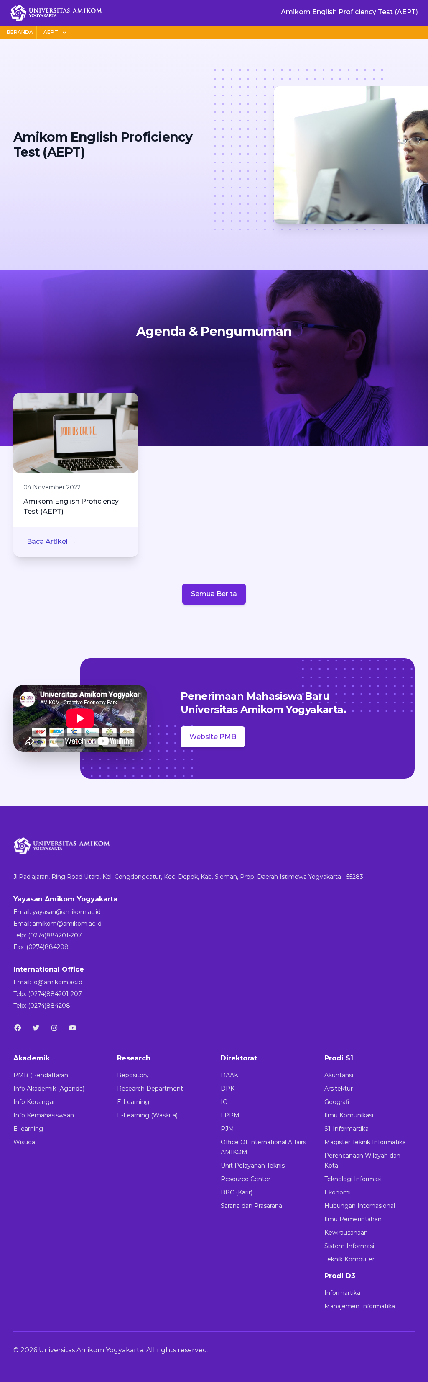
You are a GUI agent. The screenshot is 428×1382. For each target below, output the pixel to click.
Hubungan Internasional (359, 1206)
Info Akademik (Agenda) (48, 1088)
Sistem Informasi (349, 1246)
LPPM (230, 1115)
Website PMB (212, 737)
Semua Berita (214, 594)
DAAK (229, 1075)
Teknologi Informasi (353, 1179)
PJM (227, 1128)
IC (224, 1102)
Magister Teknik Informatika (365, 1142)
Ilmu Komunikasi (348, 1115)
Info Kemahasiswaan (43, 1115)
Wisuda (24, 1142)
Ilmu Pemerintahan (353, 1219)
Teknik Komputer (349, 1259)
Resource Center (245, 1179)
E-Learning (133, 1102)
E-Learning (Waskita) (147, 1115)
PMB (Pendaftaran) (41, 1075)
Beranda (20, 32)
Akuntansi (338, 1075)
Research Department (150, 1088)
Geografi (336, 1102)
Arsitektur (338, 1088)
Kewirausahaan (346, 1232)
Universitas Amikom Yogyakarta (91, 1350)
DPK (227, 1088)
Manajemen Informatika (359, 1306)
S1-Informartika (346, 1128)
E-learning (28, 1128)
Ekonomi (337, 1192)
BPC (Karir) (236, 1192)
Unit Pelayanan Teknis (253, 1165)
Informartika (342, 1293)
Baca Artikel (51, 542)
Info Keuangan (35, 1102)
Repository (133, 1075)
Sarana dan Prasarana (251, 1206)
